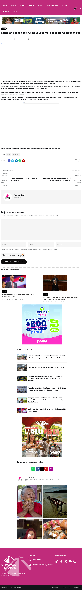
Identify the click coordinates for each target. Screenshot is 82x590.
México (22, 5)
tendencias (15, 154)
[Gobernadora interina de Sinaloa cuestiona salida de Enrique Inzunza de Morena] (55, 283)
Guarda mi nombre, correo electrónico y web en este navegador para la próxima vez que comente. (30, 249)
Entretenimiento (52, 5)
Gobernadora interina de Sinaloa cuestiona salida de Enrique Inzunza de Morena (60, 298)
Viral (14, 11)
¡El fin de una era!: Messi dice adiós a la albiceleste (46, 367)
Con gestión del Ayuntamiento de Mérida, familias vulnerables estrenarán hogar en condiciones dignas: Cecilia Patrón (47, 400)
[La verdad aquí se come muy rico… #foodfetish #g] (55, 535)
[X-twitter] (42, 469)
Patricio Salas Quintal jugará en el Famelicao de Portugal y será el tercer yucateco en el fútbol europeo (45, 378)
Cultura (64, 5)
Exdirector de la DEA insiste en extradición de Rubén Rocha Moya (18, 296)
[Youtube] (46, 469)
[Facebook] (38, 469)
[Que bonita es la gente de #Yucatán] (29, 501)
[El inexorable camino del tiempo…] (55, 501)
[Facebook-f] (61, 561)
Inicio (5, 5)
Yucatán (13, 5)
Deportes (6, 11)
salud (8, 154)
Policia (40, 5)
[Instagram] (51, 469)
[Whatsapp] (33, 469)
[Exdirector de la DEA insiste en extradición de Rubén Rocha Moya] (14, 282)
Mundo (31, 5)
